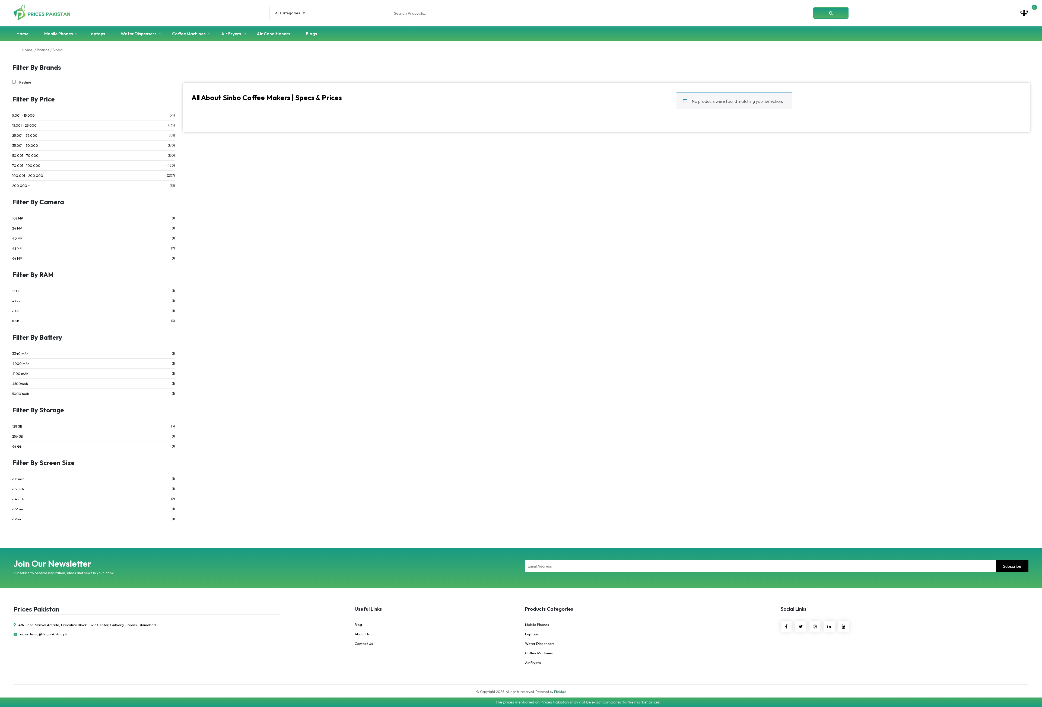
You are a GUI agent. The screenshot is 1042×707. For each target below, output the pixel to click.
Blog (358, 624)
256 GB (17, 436)
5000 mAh (20, 394)
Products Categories (549, 609)
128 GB (17, 426)
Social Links (793, 609)
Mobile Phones (58, 33)
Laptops (96, 33)
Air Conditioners (273, 33)
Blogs (311, 33)
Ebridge (560, 692)
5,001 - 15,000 (23, 115)
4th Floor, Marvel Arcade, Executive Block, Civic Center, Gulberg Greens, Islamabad (87, 625)
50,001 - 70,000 (25, 156)
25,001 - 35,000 (24, 135)
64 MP (17, 258)
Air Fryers (231, 33)
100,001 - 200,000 (27, 176)
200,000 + (21, 186)
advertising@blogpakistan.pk (43, 634)
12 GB (16, 291)
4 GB (16, 301)
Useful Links (368, 609)
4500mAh (20, 384)
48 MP (16, 248)
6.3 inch (18, 489)
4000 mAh (21, 364)
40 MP (17, 238)
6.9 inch (18, 519)
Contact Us (364, 643)
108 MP (17, 218)
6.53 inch (19, 509)
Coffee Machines (188, 33)
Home (22, 33)
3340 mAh (20, 354)
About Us (362, 634)
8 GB (15, 321)
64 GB (16, 446)
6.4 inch (18, 499)
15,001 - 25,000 (24, 125)
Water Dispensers (138, 33)
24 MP (17, 228)
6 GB (15, 311)
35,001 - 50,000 (25, 146)
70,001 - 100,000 (26, 166)
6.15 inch (18, 479)
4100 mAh (20, 374)
